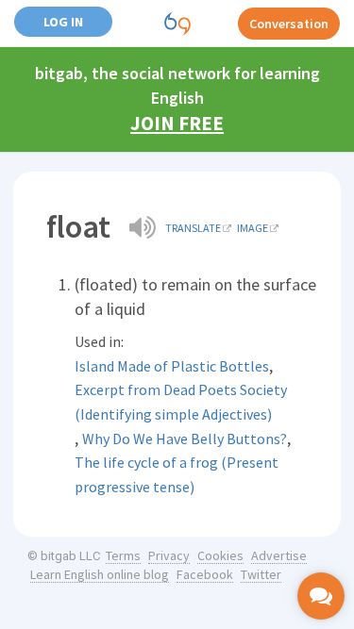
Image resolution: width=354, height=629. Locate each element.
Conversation (289, 23)
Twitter (261, 574)
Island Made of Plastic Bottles (172, 365)
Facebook (205, 574)
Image (252, 228)
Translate (193, 228)
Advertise (279, 555)
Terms (123, 555)
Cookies (220, 555)
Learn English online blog (99, 574)
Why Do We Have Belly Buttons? (184, 438)
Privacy (169, 555)
